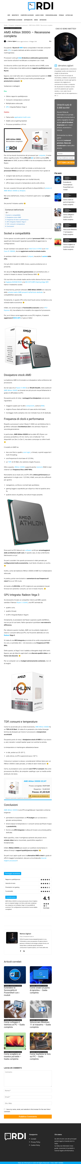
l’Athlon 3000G (20, 467)
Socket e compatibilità (13, 215)
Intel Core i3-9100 (35, 249)
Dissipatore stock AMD (14, 217)
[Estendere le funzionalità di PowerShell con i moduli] (15, 975)
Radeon (6, 635)
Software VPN (28, 20)
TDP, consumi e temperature (16, 224)
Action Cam (69, 15)
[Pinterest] (15, 921)
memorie (39, 467)
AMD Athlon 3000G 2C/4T (35, 781)
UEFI (18, 318)
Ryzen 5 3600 (21, 388)
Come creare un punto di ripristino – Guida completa (40, 990)
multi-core (26, 117)
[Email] (29, 921)
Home (5, 25)
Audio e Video (39, 15)
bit (32, 158)
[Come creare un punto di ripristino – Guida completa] (41, 975)
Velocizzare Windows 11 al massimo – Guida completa (40, 1024)
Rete (9, 15)
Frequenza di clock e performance (17, 219)
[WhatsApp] (20, 921)
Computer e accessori (27, 15)
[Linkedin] (24, 921)
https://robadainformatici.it (27, 936)
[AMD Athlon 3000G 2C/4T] (14, 788)
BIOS (15, 318)
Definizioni (43, 20)
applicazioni (18, 117)
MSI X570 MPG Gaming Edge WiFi (37, 282)
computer (42, 155)
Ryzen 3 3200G (22, 602)
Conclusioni (10, 226)
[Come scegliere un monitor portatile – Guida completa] (15, 1041)
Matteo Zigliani (12, 41)
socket (44, 256)
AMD (21, 48)
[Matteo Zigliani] (5, 41)
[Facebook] (6, 921)
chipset (30, 256)
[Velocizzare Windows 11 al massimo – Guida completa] (41, 1009)
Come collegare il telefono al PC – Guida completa (14, 1024)
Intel (19, 58)
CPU (9, 50)
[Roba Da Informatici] (40, 6)
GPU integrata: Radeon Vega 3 (16, 222)
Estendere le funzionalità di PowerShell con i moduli (11, 991)
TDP (9, 462)
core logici (26, 452)
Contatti (33, 1139)
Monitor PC (15, 15)
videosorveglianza (51, 15)
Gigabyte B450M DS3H (14, 282)
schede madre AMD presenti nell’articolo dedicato (25, 292)
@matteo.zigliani (65, 65)
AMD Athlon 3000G (11, 390)
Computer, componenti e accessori (18, 25)
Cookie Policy (35, 1145)
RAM (42, 406)
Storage (61, 15)
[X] (10, 921)
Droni (36, 20)
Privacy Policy (35, 1142)
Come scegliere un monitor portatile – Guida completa (12, 1056)
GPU (7, 107)
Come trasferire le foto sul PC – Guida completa (40, 1056)
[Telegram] (33, 921)
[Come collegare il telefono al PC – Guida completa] (15, 1009)
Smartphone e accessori (15, 20)
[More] (38, 921)
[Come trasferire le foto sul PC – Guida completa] (41, 1041)
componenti (30, 406)
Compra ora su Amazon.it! (40, 796)
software (28, 550)
